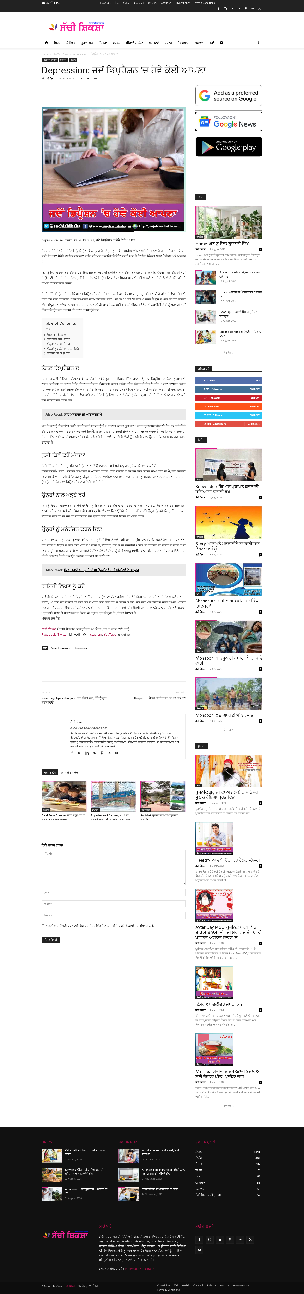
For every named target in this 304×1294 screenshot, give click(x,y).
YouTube (110, 634)
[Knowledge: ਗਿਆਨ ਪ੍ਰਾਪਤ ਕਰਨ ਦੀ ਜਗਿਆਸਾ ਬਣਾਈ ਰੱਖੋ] (228, 464)
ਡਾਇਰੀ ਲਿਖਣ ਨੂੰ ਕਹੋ (58, 353)
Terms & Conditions (204, 2)
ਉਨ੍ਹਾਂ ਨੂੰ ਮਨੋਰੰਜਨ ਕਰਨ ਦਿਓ (63, 348)
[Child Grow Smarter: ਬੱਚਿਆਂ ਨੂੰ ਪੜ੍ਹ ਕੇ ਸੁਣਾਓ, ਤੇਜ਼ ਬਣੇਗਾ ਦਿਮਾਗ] (64, 796)
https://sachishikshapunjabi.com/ (88, 727)
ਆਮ (198, 594)
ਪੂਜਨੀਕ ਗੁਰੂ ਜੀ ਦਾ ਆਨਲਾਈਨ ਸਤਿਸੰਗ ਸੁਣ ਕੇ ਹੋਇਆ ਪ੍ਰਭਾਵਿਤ (227, 795)
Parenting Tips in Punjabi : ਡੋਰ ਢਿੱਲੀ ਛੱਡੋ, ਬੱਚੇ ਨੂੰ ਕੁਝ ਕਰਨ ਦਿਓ (74, 700)
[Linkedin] (232, 9)
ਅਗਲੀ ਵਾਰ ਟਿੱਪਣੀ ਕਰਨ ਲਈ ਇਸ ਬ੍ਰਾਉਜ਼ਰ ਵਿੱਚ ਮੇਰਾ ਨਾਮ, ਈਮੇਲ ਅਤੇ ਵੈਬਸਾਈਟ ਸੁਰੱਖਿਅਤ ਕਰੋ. (100, 925)
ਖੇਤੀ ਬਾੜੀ (154, 43)
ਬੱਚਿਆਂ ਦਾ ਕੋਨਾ (134, 43)
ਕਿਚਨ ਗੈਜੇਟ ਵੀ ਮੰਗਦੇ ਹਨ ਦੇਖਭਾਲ (160, 1189)
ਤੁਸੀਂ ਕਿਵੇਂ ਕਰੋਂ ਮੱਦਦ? (58, 339)
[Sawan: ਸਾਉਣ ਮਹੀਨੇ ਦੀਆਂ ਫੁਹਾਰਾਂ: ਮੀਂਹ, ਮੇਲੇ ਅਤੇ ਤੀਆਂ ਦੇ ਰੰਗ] (52, 1175)
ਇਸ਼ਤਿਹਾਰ (152, 2)
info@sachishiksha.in (139, 1269)
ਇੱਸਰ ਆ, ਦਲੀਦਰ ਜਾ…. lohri (219, 1004)
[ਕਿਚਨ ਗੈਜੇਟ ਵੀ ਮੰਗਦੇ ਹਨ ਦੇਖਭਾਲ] (128, 1194)
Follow (255, 389)
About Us (166, 2)
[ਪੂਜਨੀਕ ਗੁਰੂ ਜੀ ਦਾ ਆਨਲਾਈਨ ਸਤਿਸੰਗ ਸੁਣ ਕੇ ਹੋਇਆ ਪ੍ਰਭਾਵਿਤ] (228, 771)
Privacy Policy (182, 2)
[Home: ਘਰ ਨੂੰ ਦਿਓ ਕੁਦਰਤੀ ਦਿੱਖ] (228, 222)
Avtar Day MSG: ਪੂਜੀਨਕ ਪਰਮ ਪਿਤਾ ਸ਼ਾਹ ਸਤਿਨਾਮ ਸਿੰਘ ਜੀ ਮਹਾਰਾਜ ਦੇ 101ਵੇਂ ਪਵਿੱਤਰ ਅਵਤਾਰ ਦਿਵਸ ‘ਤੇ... (228, 932)
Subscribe (254, 423)
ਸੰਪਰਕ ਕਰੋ (139, 2)
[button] (257, 43)
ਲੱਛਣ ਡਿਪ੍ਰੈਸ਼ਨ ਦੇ (56, 334)
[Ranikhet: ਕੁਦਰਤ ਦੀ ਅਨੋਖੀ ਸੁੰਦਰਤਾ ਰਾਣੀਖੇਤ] (163, 796)
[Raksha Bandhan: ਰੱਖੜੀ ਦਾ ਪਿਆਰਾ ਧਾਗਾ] (205, 337)
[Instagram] (225, 9)
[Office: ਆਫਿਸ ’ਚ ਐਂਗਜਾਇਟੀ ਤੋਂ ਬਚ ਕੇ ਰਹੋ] (205, 297)
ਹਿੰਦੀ (117, 2)
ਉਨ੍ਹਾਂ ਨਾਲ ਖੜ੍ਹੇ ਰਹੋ (58, 344)
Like (257, 380)
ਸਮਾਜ (168, 43)
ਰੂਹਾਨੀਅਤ (87, 43)
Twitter (62, 634)
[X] (259, 9)
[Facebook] (218, 9)
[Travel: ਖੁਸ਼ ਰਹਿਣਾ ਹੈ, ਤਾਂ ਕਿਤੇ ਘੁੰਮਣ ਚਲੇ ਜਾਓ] (205, 277)
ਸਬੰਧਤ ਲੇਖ (50, 772)
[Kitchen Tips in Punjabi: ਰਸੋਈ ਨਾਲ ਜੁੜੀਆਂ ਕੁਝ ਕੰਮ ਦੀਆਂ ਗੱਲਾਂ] (128, 1175)
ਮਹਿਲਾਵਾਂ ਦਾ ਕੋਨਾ (60, 54)
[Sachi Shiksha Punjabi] (65, 1235)
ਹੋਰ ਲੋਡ (227, 352)
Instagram (94, 634)
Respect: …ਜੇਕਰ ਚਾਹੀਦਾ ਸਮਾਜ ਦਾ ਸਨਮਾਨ (160, 698)
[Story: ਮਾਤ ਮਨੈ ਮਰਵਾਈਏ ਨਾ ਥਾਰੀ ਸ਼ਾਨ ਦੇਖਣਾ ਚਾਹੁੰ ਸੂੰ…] (228, 522)
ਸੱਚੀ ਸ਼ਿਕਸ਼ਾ (50, 78)
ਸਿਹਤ (57, 43)
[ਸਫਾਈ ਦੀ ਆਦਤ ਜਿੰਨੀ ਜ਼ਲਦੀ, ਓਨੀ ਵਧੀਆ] (128, 1156)
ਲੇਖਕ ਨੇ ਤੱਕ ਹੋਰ (69, 772)
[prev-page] (44, 827)
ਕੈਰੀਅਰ (70, 43)
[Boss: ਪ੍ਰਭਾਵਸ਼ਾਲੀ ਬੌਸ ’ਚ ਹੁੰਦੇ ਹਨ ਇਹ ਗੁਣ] (205, 317)
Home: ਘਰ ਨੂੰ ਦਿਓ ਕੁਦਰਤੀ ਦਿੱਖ (222, 243)
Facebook (49, 634)
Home (45, 54)
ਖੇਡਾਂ (211, 43)
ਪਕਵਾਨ (199, 43)
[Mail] (239, 9)
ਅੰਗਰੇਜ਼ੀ (126, 2)
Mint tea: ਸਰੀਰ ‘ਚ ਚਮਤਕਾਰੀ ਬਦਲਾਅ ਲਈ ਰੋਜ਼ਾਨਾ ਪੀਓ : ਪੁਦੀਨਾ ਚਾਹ (227, 1074)
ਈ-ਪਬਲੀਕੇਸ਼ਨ (105, 2)
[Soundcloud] (252, 9)
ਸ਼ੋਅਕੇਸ (63, 59)
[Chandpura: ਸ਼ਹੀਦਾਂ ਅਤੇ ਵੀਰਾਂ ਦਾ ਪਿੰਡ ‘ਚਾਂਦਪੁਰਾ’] (228, 579)
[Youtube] (118, 753)
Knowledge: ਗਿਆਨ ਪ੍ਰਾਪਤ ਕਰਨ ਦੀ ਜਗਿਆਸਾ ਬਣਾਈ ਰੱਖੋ (227, 489)
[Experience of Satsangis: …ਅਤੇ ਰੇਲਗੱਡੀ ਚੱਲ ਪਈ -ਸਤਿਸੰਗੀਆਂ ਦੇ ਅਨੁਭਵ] (113, 796)
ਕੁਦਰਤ (116, 43)
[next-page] (50, 827)
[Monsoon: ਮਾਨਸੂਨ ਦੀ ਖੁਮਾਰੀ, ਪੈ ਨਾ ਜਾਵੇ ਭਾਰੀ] (228, 636)
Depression (81, 647)
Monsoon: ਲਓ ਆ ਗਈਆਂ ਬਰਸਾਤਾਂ (225, 715)
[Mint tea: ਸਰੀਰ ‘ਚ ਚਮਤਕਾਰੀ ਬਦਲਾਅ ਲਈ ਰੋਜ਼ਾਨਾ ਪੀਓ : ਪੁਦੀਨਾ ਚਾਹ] (228, 1049)
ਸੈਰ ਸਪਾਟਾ (183, 43)
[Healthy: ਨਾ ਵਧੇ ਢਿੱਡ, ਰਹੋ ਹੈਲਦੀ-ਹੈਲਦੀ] (228, 838)
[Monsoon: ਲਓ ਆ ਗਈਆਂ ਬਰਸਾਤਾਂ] (228, 693)
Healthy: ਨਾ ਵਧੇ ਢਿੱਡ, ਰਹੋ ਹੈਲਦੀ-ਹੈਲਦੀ (227, 860)
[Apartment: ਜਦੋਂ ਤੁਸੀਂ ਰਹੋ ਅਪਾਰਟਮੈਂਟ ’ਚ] (52, 1194)
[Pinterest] (246, 9)
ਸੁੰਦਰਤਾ (103, 43)
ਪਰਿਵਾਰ (73, 59)
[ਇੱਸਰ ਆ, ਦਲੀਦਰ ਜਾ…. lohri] (228, 982)
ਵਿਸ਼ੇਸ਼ (199, 479)
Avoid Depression (60, 647)
